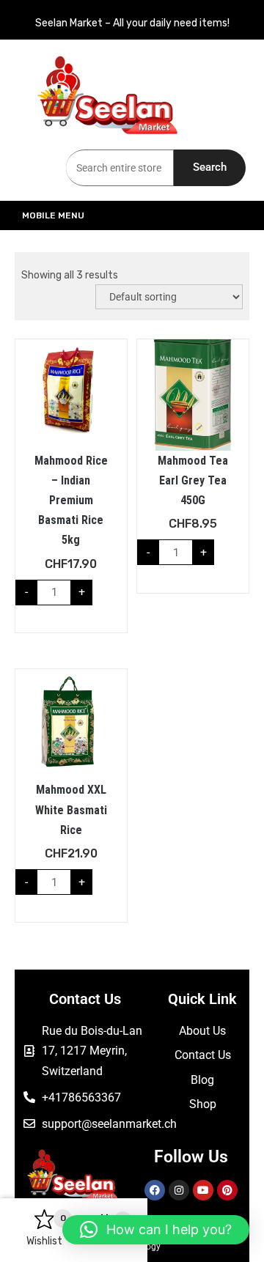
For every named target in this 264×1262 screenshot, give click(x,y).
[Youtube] (203, 1190)
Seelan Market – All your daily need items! (132, 23)
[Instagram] (179, 1190)
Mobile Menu (53, 215)
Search (210, 167)
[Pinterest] (227, 1190)
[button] (155, 1229)
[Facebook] (154, 1190)
